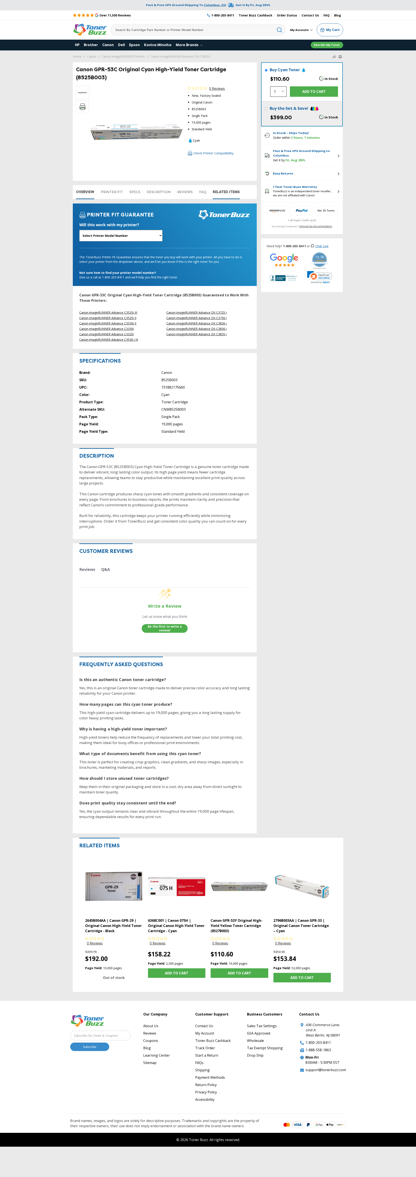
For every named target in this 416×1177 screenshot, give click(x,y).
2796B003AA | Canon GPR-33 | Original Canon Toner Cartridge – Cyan (301, 925)
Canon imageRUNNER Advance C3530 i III (108, 339)
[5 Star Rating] (284, 260)
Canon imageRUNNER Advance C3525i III (108, 312)
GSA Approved (258, 1033)
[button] (320, 277)
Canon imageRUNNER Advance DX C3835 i (180, 56)
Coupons (150, 1040)
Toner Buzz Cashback (255, 15)
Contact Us (310, 15)
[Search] (280, 30)
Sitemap (149, 1062)
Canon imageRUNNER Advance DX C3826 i (196, 323)
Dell (121, 45)
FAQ (326, 15)
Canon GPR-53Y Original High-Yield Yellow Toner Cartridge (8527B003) (236, 925)
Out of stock (114, 977)
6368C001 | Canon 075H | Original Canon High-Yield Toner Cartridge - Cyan (176, 925)
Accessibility (204, 1099)
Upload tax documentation (315, 226)
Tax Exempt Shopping (265, 1048)
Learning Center (156, 1055)
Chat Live (321, 246)
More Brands (187, 45)
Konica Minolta (157, 45)
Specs (134, 192)
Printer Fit (112, 192)
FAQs (199, 1062)
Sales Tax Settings (262, 1026)
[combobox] (198, 30)
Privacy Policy (206, 1092)
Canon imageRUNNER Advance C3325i (106, 334)
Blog (337, 15)
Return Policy (206, 1084)
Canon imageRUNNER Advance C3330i (106, 329)
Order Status (287, 15)
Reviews (185, 192)
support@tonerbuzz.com (326, 1069)
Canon (108, 45)
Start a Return (206, 1055)
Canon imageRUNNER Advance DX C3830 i (196, 329)
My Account (299, 30)
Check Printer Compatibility (213, 153)
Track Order (205, 1048)
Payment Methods (210, 1077)
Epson (134, 45)
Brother (91, 45)
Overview (85, 192)
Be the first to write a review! (165, 628)
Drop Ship (255, 1055)
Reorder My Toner (327, 45)
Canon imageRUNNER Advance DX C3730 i (196, 318)
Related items (226, 192)
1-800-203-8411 (318, 1042)
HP (77, 45)
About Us (150, 1026)
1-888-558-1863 (318, 1050)
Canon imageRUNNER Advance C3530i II (107, 323)
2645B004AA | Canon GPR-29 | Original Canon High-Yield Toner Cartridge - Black (113, 925)
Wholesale (255, 1040)
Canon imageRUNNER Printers (123, 56)
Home (77, 56)
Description (159, 192)
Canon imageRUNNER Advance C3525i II (107, 318)
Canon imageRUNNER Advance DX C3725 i (196, 312)
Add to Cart (176, 973)
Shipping (202, 1070)
